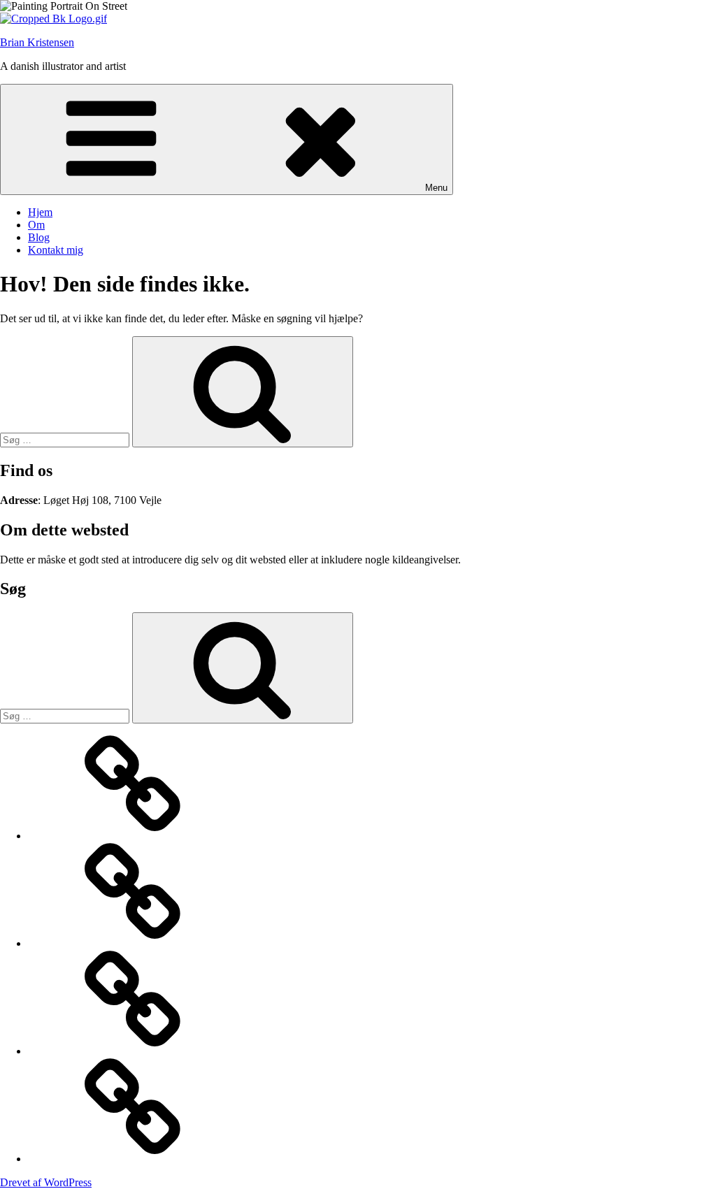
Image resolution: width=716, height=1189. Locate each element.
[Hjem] (133, 836)
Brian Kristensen (37, 42)
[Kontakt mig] (133, 1159)
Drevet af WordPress (46, 1182)
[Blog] (133, 1051)
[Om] (133, 943)
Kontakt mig (55, 250)
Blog (39, 237)
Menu (436, 187)
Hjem (40, 212)
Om (36, 225)
